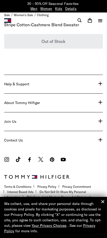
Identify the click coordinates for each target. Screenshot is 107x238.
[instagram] (6, 160)
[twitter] (40, 160)
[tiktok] (18, 160)
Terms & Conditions (17, 187)
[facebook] (29, 160)
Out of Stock (53, 41)
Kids (58, 9)
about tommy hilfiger (22, 102)
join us (10, 121)
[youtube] (63, 160)
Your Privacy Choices (49, 225)
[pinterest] (52, 160)
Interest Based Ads (20, 192)
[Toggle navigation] (100, 20)
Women (46, 9)
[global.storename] (7, 20)
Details (70, 9)
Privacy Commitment (76, 187)
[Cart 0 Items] (89, 20)
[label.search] (79, 20)
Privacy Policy (46, 187)
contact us (13, 140)
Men (33, 9)
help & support (16, 84)
